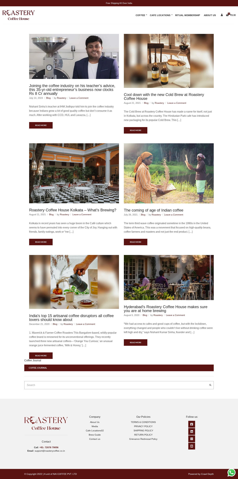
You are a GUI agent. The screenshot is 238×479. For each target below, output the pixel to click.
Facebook (191, 424)
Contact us (94, 439)
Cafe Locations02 (95, 430)
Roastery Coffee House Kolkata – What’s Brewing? (72, 210)
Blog (48, 98)
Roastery (61, 98)
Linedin (191, 431)
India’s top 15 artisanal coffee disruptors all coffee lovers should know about (71, 317)
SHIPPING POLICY (143, 430)
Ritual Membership (187, 15)
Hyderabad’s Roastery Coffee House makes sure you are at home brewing (165, 309)
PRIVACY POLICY (143, 426)
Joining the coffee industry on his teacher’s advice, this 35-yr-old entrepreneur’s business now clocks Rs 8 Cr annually (72, 89)
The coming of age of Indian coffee (153, 210)
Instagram (191, 438)
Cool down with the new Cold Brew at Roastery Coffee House (164, 96)
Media (95, 426)
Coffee (140, 15)
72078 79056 (51, 447)
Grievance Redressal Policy (143, 439)
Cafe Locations (160, 15)
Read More (41, 125)
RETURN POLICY (143, 434)
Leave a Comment (78, 98)
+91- (42, 447)
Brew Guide (95, 434)
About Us (210, 15)
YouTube (191, 446)
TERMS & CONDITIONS (143, 422)
